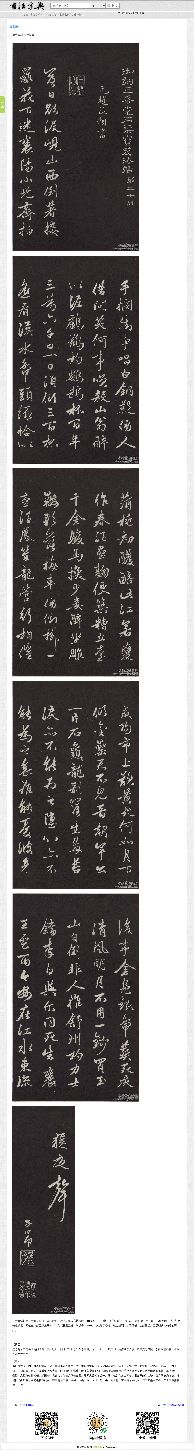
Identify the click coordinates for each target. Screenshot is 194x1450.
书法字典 (97, 1447)
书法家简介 (51, 14)
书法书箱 (64, 14)
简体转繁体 (78, 14)
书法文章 (23, 14)
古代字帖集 (36, 14)
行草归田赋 (27, 1405)
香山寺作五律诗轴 (173, 1405)
